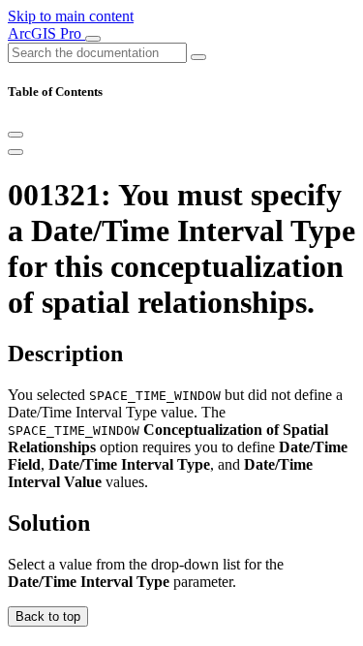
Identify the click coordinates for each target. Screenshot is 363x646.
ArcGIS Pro (46, 33)
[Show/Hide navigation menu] (93, 39)
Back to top (47, 616)
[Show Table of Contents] (15, 152)
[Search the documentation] (198, 57)
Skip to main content (71, 16)
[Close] (15, 135)
